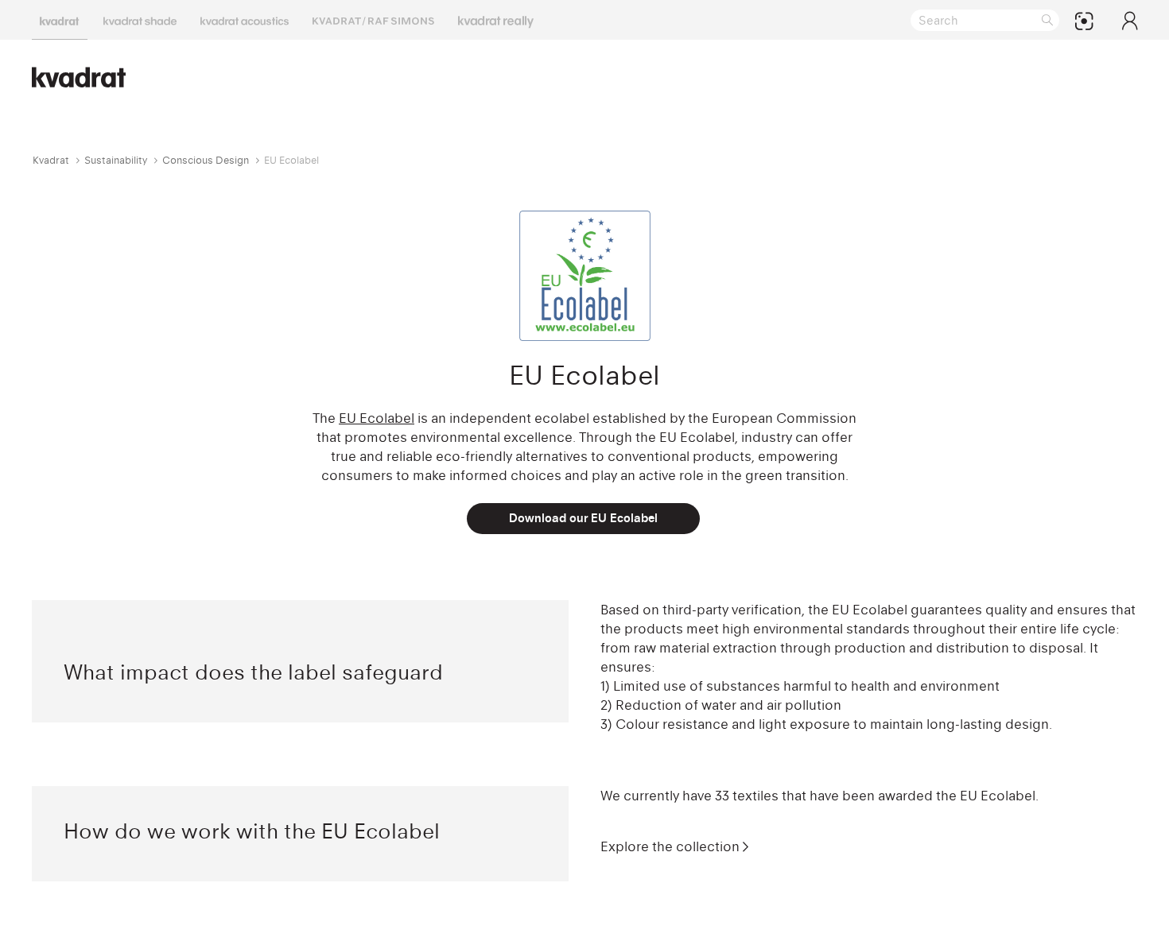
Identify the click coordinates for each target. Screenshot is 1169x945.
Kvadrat (51, 160)
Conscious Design (205, 160)
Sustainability (115, 160)
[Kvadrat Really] (496, 20)
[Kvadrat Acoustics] (244, 20)
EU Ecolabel (376, 418)
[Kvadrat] (59, 20)
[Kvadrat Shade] (139, 20)
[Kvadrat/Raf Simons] (373, 20)
